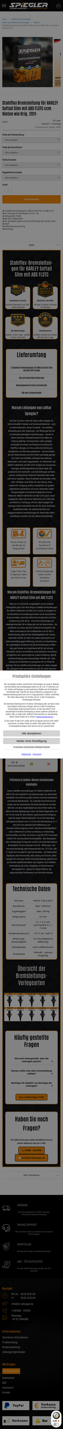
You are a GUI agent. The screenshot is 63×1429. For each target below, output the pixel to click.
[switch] (56, 1424)
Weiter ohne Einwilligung (32, 741)
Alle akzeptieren (31, 733)
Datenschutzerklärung (44, 716)
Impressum (37, 754)
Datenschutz (26, 754)
